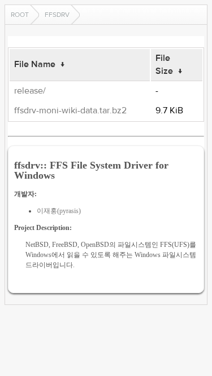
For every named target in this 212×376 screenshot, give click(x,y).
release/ (30, 90)
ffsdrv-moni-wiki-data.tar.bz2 (70, 110)
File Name (34, 64)
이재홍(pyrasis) (59, 211)
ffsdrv (57, 14)
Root (20, 14)
